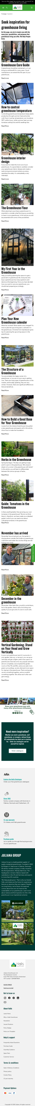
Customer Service (9, 1057)
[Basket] (32, 7)
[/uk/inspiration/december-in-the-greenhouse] (17, 585)
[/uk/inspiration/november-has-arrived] (17, 554)
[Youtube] (5, 1002)
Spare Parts (7, 1053)
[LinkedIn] (18, 997)
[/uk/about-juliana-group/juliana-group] (17, 911)
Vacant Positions (8, 1024)
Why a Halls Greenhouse (11, 1017)
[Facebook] (9, 997)
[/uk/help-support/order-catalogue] (19, 774)
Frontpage (3, 14)
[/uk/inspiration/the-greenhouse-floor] (17, 194)
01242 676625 (8, 985)
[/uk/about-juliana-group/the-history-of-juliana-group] (19, 793)
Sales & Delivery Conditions (11, 1068)
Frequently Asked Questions (12, 1042)
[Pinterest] (13, 997)
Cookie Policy (7, 1075)
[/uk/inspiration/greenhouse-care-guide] (17, 51)
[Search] (7, 7)
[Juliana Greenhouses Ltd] (17, 7)
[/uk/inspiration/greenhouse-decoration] (17, 144)
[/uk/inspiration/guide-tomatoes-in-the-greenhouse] (17, 490)
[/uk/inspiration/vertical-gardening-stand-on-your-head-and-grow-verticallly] (17, 631)
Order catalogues (17, 751)
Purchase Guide (8, 1046)
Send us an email (8, 988)
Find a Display (7, 1028)
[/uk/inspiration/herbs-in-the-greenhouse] (17, 449)
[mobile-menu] (3, 7)
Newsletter (7, 1021)
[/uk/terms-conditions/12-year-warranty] (19, 815)
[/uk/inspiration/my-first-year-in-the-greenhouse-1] (17, 247)
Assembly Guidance (9, 1049)
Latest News (7, 1013)
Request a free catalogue (33, 553)
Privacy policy (7, 1071)
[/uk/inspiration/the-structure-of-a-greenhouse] (17, 356)
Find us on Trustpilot (9, 1031)
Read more (5, 78)
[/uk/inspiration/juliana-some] (17, 706)
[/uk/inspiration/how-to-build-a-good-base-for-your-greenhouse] (17, 405)
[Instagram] (5, 997)
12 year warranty (8, 1078)
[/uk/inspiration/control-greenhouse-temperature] (17, 93)
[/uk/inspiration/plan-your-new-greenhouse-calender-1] (17, 305)
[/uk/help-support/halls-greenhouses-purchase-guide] (19, 834)
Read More (5, 126)
